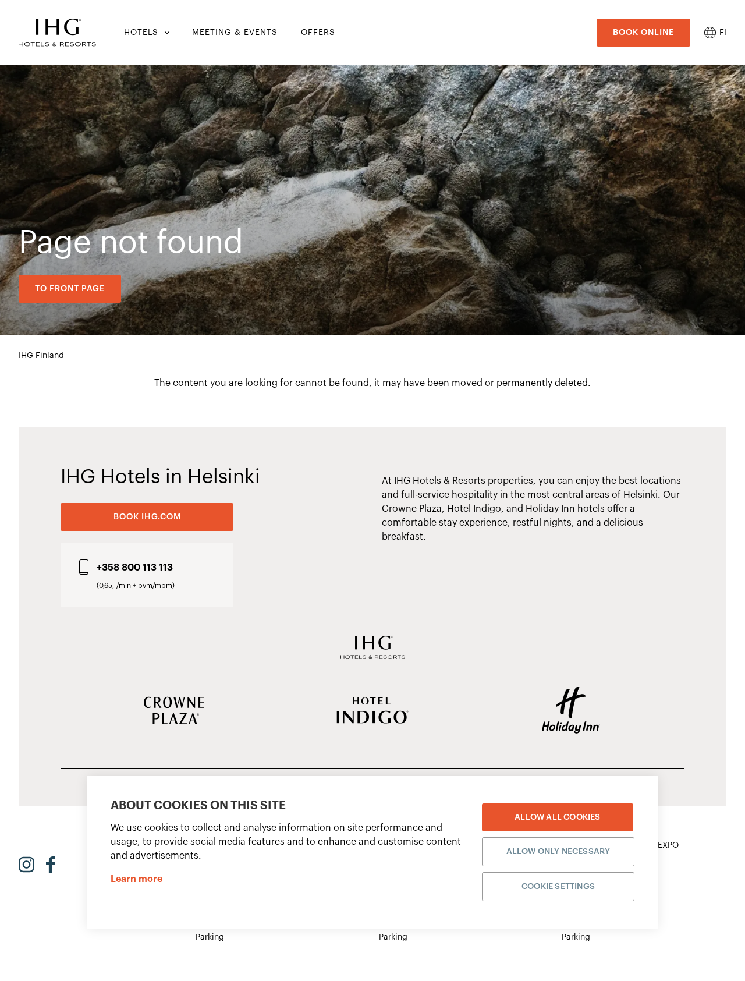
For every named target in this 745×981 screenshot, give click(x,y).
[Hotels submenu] (166, 33)
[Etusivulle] (57, 33)
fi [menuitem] (722, 33)
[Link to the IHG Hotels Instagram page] (26, 864)
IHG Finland (41, 356)
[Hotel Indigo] (373, 711)
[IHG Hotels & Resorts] (373, 648)
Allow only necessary (558, 852)
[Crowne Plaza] (174, 711)
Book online (643, 33)
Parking (210, 937)
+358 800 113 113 (135, 567)
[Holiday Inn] (570, 711)
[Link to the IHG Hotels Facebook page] (50, 864)
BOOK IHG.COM (147, 517)
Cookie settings (558, 887)
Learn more (136, 879)
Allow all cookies (557, 817)
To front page (70, 289)
